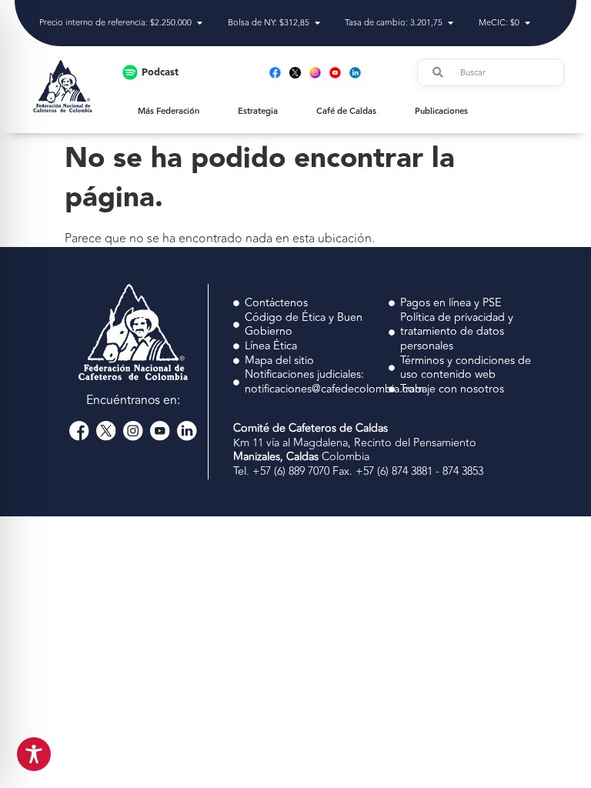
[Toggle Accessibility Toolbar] (33, 754)
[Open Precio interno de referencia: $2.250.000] (199, 23)
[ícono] (295, 72)
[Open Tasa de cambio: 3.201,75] (450, 23)
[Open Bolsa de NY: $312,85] (317, 23)
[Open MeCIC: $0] (527, 23)
